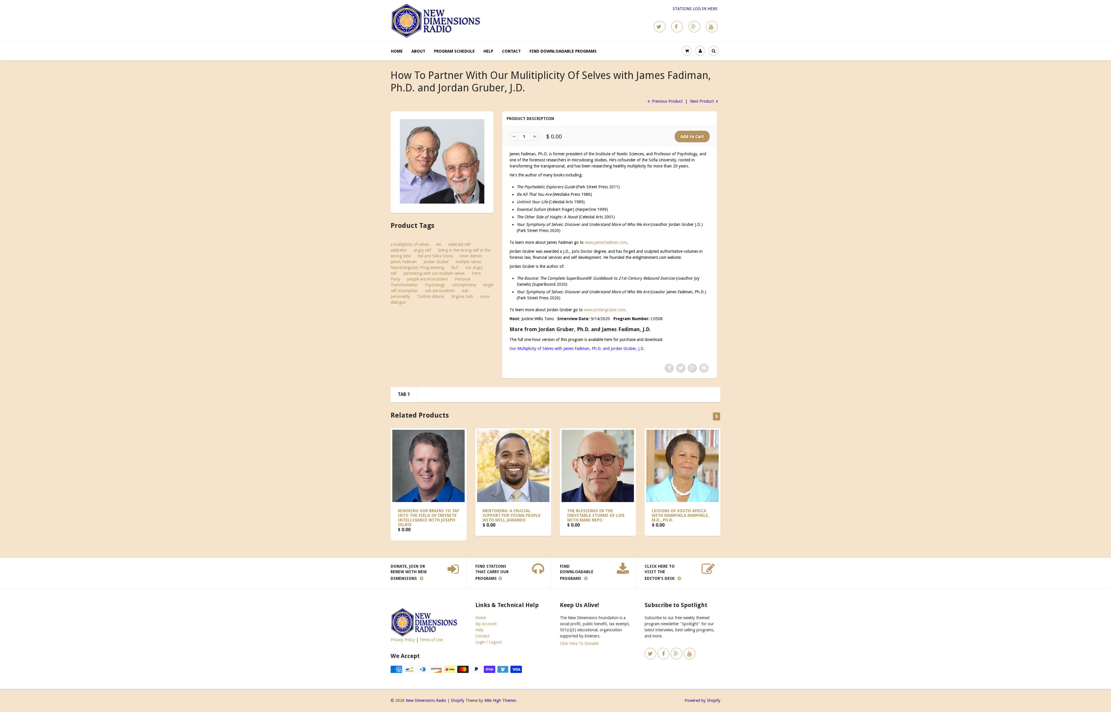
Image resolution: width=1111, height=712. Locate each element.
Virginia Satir (462, 296)
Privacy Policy (403, 639)
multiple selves (468, 261)
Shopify (457, 700)
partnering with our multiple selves (434, 273)
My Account (485, 623)
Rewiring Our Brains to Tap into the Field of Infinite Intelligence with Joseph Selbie (428, 517)
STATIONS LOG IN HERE (695, 8)
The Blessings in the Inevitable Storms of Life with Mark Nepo (596, 515)
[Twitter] (659, 26)
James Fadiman (404, 261)
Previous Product (667, 101)
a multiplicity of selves (410, 244)
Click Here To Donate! (579, 643)
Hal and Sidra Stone (435, 256)
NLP (455, 267)
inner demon (471, 256)
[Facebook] (677, 26)
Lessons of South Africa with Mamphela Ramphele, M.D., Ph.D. (680, 515)
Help (488, 51)
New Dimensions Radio (426, 700)
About (418, 51)
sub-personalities (440, 290)
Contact (511, 51)
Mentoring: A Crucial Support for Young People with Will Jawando (511, 515)
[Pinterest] (694, 26)
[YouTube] (712, 26)
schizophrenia (464, 285)
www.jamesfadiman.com (606, 242)
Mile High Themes (500, 700)
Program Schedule (454, 51)
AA (438, 244)
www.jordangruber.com (604, 309)
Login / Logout (488, 642)
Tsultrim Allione (430, 296)
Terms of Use (431, 639)
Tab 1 (404, 394)
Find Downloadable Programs (563, 51)
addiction (399, 250)
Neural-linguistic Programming (417, 267)
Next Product (702, 101)
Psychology (435, 285)
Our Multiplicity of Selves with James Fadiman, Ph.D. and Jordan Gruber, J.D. (577, 348)
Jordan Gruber (436, 261)
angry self (422, 250)
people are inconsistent (427, 279)
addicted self (459, 244)
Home (397, 51)
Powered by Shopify (702, 700)
